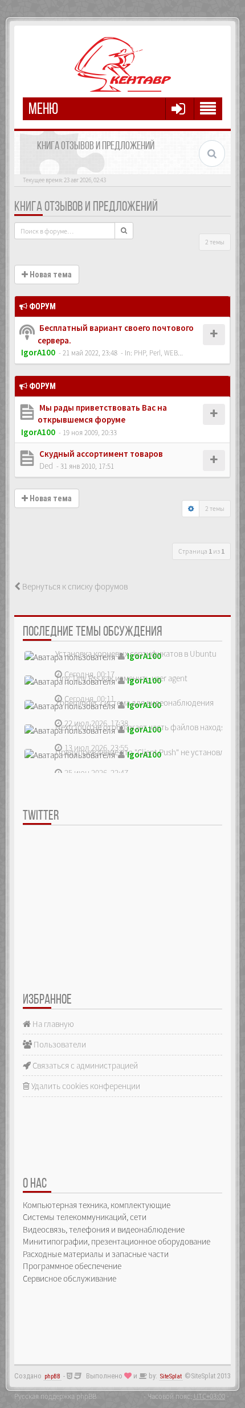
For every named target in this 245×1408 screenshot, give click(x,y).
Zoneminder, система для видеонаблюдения (134, 702)
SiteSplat (171, 1376)
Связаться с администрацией (84, 1065)
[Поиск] (124, 230)
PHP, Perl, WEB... (158, 352)
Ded (46, 465)
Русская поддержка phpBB (55, 1396)
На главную (52, 1023)
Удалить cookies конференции (85, 1085)
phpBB (52, 1376)
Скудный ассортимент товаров (100, 453)
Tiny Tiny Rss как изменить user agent (121, 678)
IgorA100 (38, 352)
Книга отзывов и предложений (86, 207)
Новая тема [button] (50, 274)
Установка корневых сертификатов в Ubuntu (136, 653)
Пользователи (59, 1044)
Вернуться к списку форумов (74, 586)
